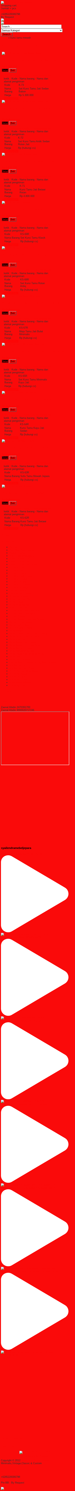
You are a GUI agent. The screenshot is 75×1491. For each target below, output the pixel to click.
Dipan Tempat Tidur (20, 561)
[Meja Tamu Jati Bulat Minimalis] (21, 296)
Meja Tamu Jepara (19, 659)
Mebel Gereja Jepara (20, 622)
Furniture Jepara (18, 578)
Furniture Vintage (18, 587)
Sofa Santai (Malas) (20, 682)
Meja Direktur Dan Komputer (25, 636)
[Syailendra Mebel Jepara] (16, 2)
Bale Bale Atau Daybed (22, 550)
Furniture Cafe (17, 567)
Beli (13, 70)
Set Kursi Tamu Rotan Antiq (27, 254)
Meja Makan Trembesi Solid (25, 645)
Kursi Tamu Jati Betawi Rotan (29, 161)
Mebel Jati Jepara (19, 624)
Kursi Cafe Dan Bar (20, 599)
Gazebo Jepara (17, 590)
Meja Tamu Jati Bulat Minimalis (30, 303)
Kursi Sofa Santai (19, 604)
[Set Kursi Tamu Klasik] (16, 202)
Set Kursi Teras (18, 679)
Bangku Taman (17, 552)
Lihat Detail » (11, 98)
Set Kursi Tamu (18, 676)
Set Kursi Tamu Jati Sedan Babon (32, 60)
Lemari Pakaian (18, 616)
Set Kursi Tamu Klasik (22, 209)
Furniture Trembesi (19, 584)
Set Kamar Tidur (18, 665)
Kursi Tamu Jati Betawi (23, 493)
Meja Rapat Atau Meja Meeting (26, 653)
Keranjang (6, 11)
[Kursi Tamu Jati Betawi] (16, 486)
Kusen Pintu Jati (18, 607)
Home (4, 37)
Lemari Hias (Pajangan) (22, 613)
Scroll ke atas (8, 1471)
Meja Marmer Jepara (20, 647)
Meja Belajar (16, 630)
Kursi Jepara (16, 601)
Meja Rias (15, 656)
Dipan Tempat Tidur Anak (23, 564)
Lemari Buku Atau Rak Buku (25, 610)
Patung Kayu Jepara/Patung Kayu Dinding (32, 662)
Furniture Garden (18, 573)
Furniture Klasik (18, 581)
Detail (5, 70)
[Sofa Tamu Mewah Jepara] (18, 440)
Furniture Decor (18, 570)
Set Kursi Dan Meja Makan (24, 670)
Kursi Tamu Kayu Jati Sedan (28, 399)
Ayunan (13, 547)
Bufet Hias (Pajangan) (21, 555)
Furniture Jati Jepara (20, 575)
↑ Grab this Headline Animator (35, 1456)
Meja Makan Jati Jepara (22, 642)
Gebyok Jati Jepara (20, 593)
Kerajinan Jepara (18, 596)
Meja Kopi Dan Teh (20, 639)
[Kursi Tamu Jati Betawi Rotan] (20, 154)
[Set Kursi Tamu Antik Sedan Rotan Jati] (25, 101)
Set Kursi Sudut (18, 673)
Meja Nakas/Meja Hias (22, 650)
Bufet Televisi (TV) (19, 558)
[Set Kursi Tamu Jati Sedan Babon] (22, 53)
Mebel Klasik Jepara (20, 627)
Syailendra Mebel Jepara (35, 1460)
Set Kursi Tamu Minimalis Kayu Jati (34, 351)
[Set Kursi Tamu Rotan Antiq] (19, 247)
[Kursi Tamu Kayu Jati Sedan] (19, 392)
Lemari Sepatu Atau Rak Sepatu (27, 619)
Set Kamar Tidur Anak (21, 668)
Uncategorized (17, 685)
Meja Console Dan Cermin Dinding (28, 633)
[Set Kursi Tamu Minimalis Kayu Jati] (23, 344)
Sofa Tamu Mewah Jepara (25, 447)
